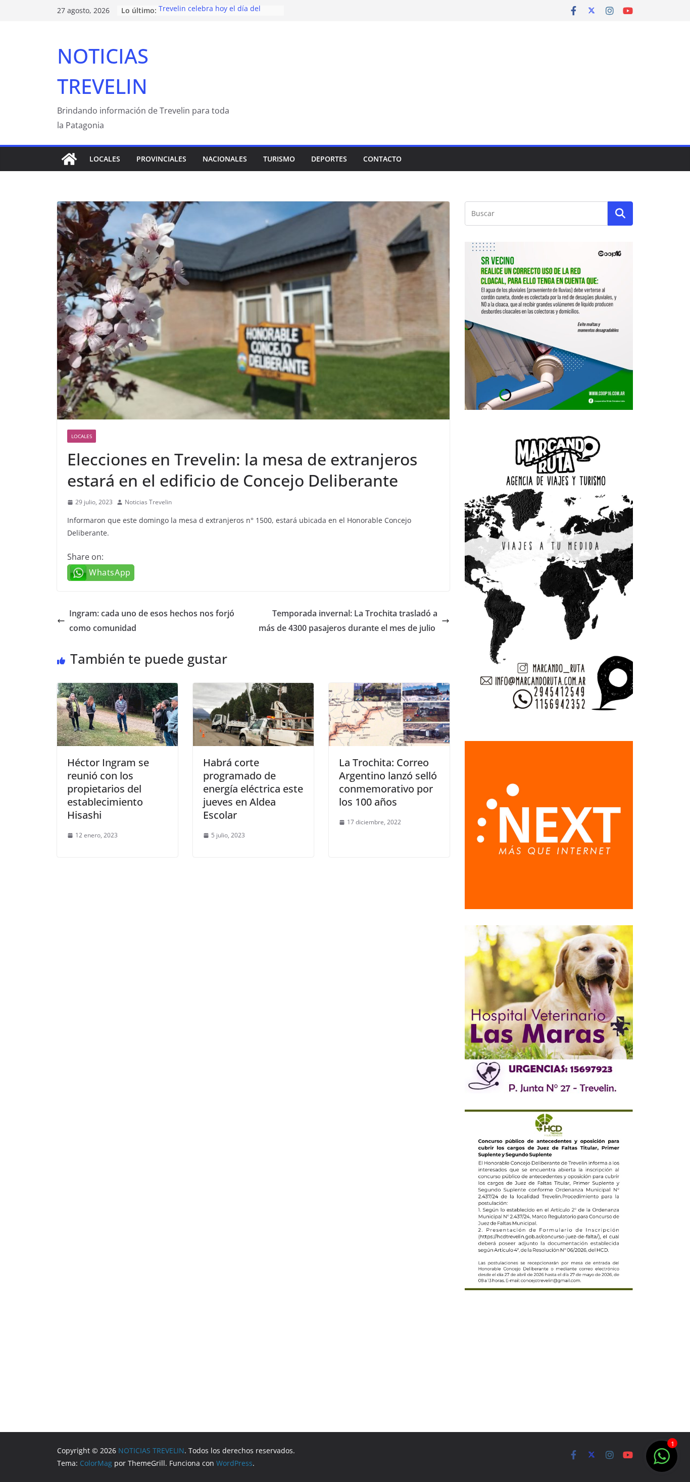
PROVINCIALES (161, 159)
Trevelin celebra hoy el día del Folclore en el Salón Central (210, 15)
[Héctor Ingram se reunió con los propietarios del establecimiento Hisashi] (117, 690)
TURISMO (279, 159)
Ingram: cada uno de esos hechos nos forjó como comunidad (151, 620)
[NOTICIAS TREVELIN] (69, 159)
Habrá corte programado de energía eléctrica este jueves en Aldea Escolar (253, 789)
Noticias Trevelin (148, 502)
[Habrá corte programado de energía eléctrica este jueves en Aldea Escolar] (253, 690)
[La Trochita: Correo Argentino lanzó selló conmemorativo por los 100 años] (389, 690)
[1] (662, 1461)
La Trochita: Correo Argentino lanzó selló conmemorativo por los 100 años (388, 782)
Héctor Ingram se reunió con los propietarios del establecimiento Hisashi (108, 789)
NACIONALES (225, 159)
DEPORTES (329, 159)
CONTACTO (382, 159)
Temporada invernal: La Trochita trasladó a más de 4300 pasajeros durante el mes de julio (348, 620)
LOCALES (104, 159)
